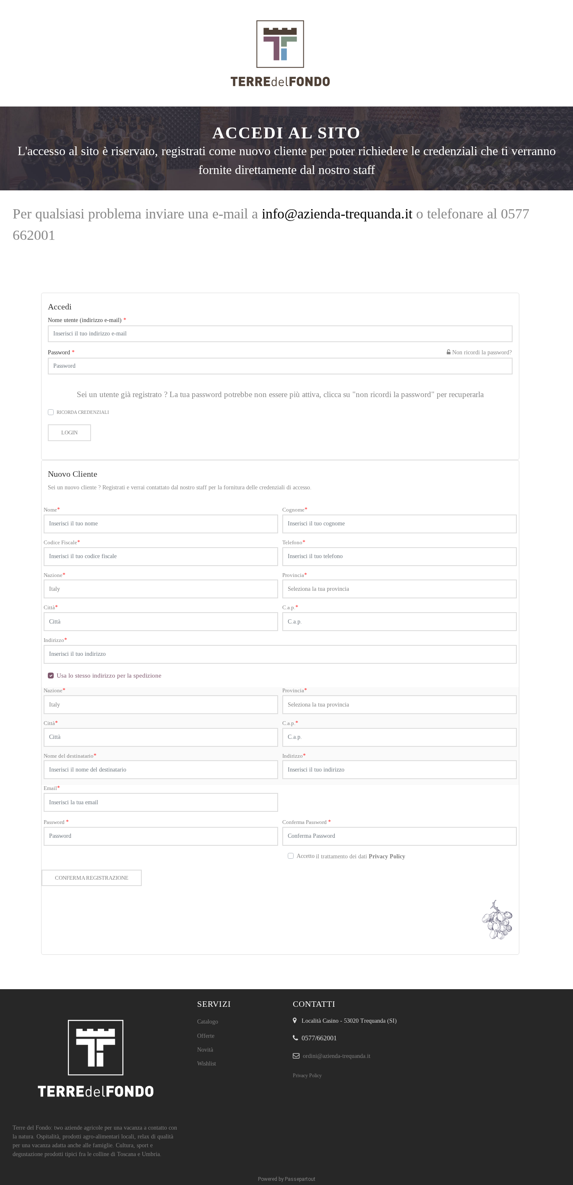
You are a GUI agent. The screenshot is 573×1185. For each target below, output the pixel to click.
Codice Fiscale (62, 542)
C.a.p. (290, 607)
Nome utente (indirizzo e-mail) (87, 320)
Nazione (54, 575)
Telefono (293, 542)
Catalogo (207, 1022)
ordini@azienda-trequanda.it (336, 1056)
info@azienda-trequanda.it (337, 213)
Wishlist (206, 1063)
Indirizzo (55, 640)
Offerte (205, 1036)
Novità (205, 1050)
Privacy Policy (307, 1075)
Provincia (294, 575)
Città (51, 607)
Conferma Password (306, 822)
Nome (52, 510)
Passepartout (300, 1179)
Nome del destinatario (70, 756)
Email (52, 788)
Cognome (294, 510)
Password (61, 352)
